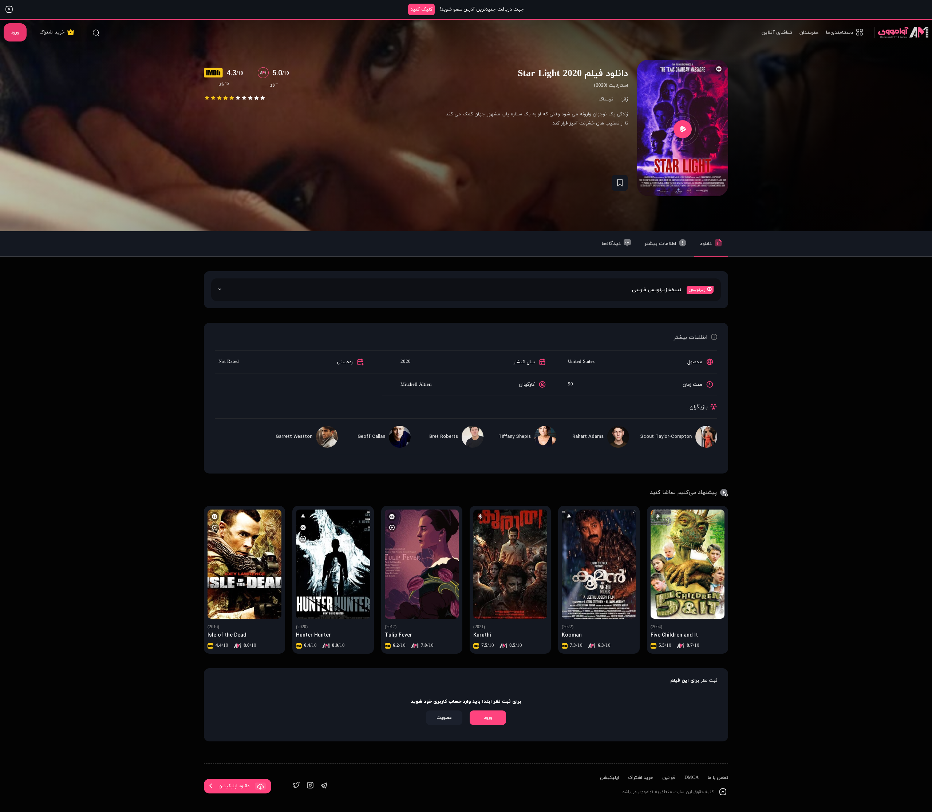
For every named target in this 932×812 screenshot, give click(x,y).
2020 (405, 362)
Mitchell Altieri (416, 384)
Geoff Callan (371, 436)
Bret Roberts (443, 436)
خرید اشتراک (51, 32)
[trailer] (682, 129)
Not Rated (228, 362)
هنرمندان (808, 32)
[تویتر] (296, 786)
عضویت (444, 717)
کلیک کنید (422, 9)
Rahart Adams (588, 436)
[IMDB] (215, 73)
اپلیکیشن (609, 778)
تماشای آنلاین (777, 32)
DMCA (691, 778)
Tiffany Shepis (514, 436)
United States (581, 362)
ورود (15, 32)
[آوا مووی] (901, 32)
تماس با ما (718, 778)
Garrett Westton (294, 436)
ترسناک (606, 99)
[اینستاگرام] (310, 786)
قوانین (668, 778)
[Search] (96, 32)
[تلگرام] (324, 786)
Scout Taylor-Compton (666, 436)
